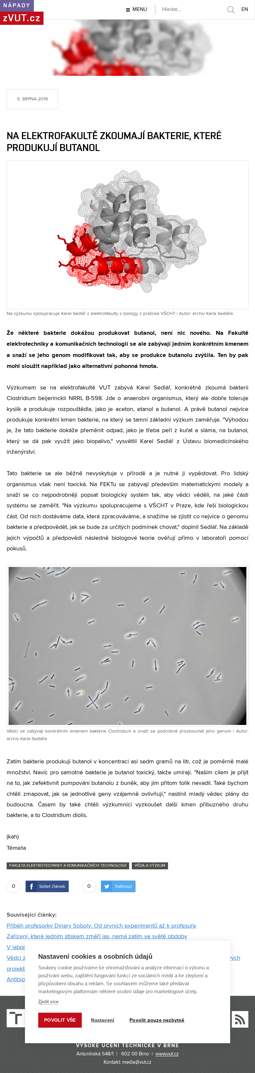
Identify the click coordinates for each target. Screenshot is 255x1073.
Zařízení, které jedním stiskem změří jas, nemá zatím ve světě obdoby (97, 937)
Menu (139, 9)
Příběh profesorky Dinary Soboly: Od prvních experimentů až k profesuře (101, 926)
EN (244, 9)
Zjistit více (48, 1001)
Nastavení (102, 1020)
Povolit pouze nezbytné (156, 1020)
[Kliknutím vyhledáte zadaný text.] (231, 10)
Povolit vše (60, 1020)
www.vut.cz (167, 1054)
